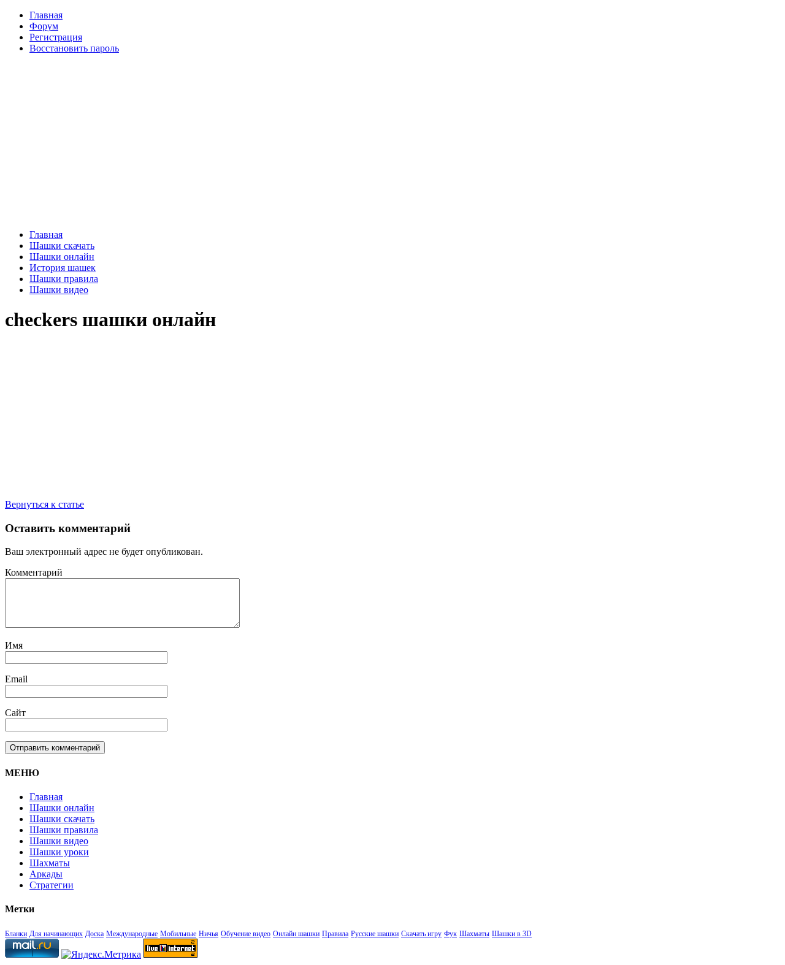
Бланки (16, 933)
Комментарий (34, 572)
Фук (450, 933)
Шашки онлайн (61, 256)
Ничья (208, 933)
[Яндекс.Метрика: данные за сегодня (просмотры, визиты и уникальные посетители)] (101, 954)
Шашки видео (58, 289)
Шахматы (49, 863)
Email (16, 679)
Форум (43, 26)
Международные (132, 933)
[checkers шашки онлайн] (182, 483)
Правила (335, 933)
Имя (14, 645)
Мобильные (178, 933)
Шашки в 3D (512, 933)
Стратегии (51, 885)
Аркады (46, 874)
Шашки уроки (59, 852)
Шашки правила (63, 278)
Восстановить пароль (74, 48)
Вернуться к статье (44, 504)
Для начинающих (56, 933)
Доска (94, 933)
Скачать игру (421, 933)
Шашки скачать (61, 245)
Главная (46, 15)
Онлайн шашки (296, 933)
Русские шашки (375, 933)
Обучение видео (245, 933)
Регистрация (55, 37)
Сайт (15, 713)
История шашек (62, 267)
